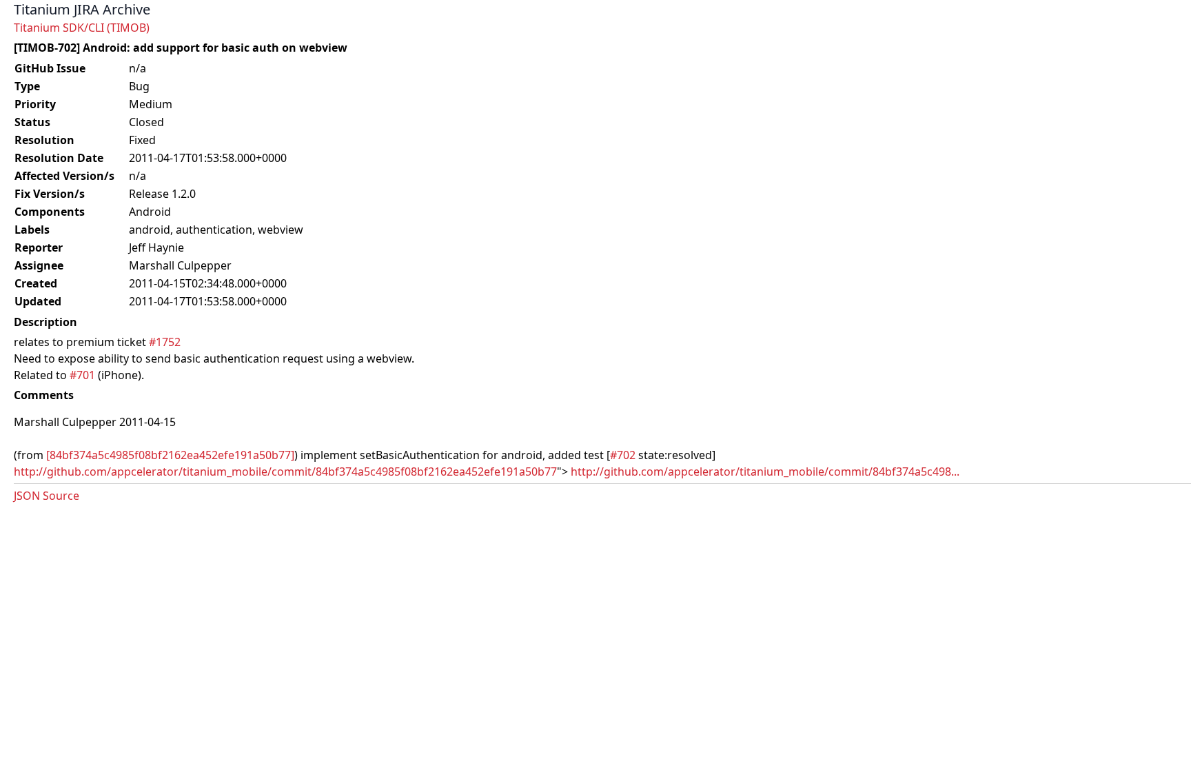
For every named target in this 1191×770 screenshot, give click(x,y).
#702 (622, 455)
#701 (82, 375)
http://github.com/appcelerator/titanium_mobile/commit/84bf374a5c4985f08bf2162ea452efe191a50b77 (285, 471)
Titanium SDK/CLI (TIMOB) (82, 27)
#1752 (165, 341)
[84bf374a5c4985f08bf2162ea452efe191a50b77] (170, 455)
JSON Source (46, 495)
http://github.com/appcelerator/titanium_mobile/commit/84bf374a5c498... (765, 471)
